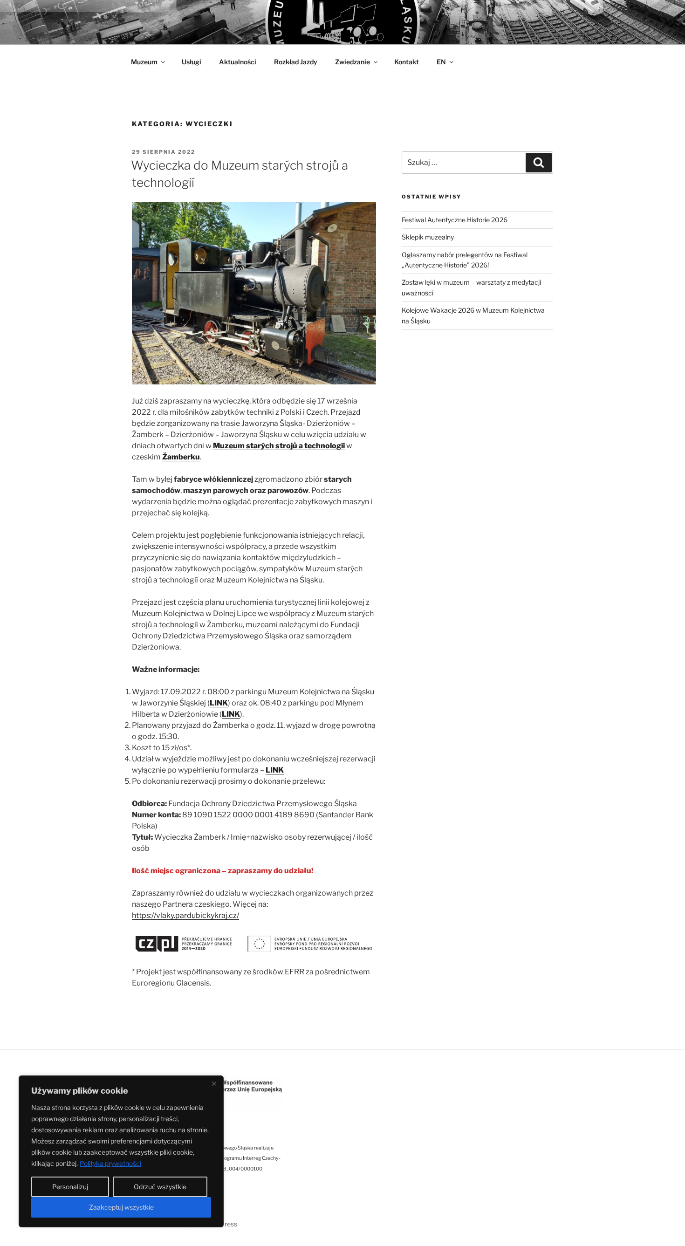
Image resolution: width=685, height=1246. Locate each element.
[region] (121, 1151)
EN (441, 62)
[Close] (213, 1083)
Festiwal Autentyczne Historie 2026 (454, 220)
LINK (219, 702)
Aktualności (237, 62)
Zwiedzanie (352, 62)
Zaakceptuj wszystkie (121, 1207)
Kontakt (406, 62)
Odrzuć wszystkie (160, 1187)
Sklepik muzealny (428, 237)
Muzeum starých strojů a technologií (279, 445)
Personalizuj (70, 1187)
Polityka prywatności (110, 1163)
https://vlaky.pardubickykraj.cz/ (185, 915)
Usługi (191, 62)
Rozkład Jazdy (295, 62)
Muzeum (144, 62)
